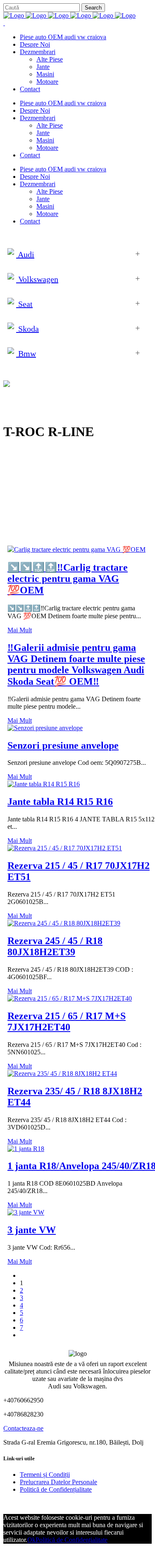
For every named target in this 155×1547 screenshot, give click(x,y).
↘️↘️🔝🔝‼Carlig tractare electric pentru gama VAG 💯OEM (67, 579)
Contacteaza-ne (23, 1428)
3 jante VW (31, 1229)
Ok (31, 1539)
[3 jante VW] (25, 1212)
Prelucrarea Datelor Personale (58, 1481)
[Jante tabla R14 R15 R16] (43, 784)
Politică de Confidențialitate (56, 1489)
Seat (24, 303)
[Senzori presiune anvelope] (45, 727)
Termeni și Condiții (45, 1474)
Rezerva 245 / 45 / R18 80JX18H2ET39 (55, 946)
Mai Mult (19, 630)
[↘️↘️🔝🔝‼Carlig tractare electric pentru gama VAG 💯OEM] (76, 549)
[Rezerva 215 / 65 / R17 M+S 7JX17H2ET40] (69, 998)
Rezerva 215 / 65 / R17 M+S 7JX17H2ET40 (66, 1021)
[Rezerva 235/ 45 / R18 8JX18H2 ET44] (62, 1073)
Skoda (27, 328)
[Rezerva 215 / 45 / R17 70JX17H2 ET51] (64, 848)
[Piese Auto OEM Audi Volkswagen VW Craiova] (69, 15)
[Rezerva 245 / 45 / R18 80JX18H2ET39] (63, 923)
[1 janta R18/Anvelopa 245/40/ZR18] (25, 1148)
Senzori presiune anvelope (63, 745)
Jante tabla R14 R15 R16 (60, 801)
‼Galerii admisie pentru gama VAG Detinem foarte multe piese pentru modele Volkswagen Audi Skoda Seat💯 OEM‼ (76, 664)
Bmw (26, 353)
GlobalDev (104, 1503)
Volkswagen (37, 279)
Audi (25, 254)
